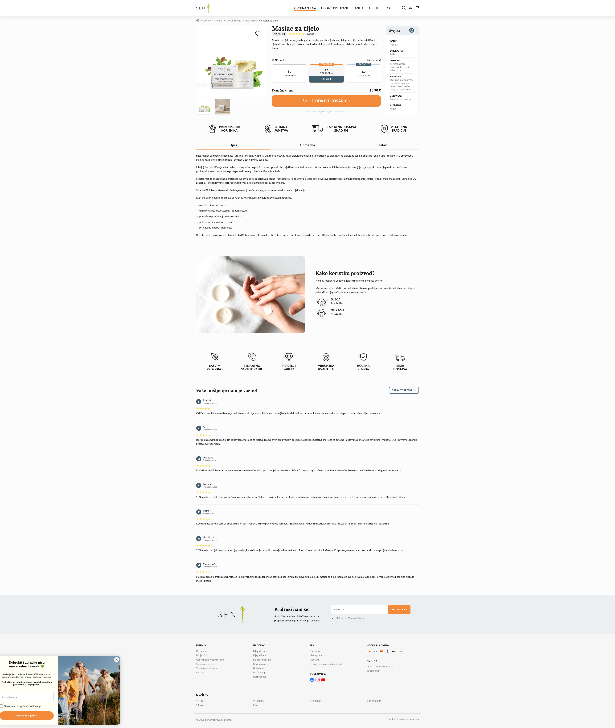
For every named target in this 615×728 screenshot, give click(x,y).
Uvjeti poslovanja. (356, 618)
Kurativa (394, 98)
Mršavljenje (259, 672)
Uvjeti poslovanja (205, 663)
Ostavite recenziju (404, 390)
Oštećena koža (398, 63)
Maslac (394, 44)
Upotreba (307, 145)
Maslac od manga (399, 82)
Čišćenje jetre (374, 700)
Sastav (382, 145)
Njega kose (259, 651)
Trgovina (217, 20)
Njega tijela (251, 20)
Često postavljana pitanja (210, 659)
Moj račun (201, 655)
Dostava (200, 672)
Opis (233, 145)
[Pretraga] (404, 8)
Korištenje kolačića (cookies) (326, 663)
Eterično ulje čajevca (401, 79)
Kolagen (200, 700)
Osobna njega (305, 8)
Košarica (201, 651)
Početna (204, 20)
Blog (387, 8)
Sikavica (200, 704)
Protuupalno (396, 66)
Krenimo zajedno (34, 715)
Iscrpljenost (259, 676)
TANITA (358, 8)
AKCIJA (373, 8)
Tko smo (315, 651)
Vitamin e (407, 89)
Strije (407, 66)
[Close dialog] (124, 659)
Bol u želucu (259, 668)
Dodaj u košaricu (331, 101)
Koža (392, 54)
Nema (393, 108)
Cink (255, 704)
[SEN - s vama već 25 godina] (203, 8)
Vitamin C (258, 700)
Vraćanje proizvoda (206, 668)
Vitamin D (315, 700)
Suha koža (395, 70)
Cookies (392, 719)
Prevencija (405, 98)
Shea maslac (403, 86)
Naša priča (316, 655)
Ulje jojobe (395, 89)
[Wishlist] (258, 34)
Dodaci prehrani (334, 8)
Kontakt (314, 659)
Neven (393, 86)
